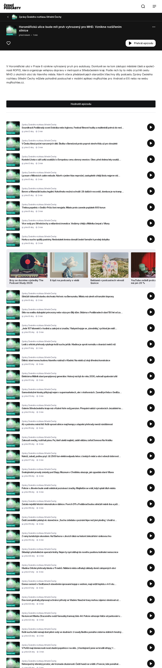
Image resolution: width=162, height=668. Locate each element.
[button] (143, 6)
